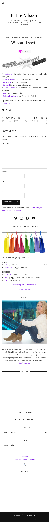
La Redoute (7, 82)
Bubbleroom (7, 268)
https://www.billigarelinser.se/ (24, 459)
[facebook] (27, 218)
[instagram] (21, 218)
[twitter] (15, 218)
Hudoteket (8, 74)
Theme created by (24, 519)
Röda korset (10, 88)
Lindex (5, 265)
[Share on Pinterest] (10, 110)
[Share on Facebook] (3, 110)
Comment (5, 144)
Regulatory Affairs (24, 289)
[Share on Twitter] (6, 110)
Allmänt (39, 38)
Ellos (5, 93)
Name (4, 172)
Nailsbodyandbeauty (10, 96)
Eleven (5, 278)
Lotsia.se (24, 456)
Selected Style (8, 79)
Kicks (5, 280)
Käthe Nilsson (24, 15)
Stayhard (6, 85)
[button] (45, 3)
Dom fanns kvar (12, 119)
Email (4, 182)
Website (4, 191)
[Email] (33, 218)
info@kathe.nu (7, 103)
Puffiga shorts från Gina (36, 120)
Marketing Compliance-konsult (24, 285)
